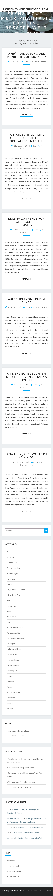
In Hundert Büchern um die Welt (29, 827)
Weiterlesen (27, 114)
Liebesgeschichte (14, 649)
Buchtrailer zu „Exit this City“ (19, 787)
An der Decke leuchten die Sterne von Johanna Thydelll (26, 377)
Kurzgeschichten (14, 633)
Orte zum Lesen (13, 665)
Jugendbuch (12, 611)
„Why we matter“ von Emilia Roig (21, 782)
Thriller (10, 703)
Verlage (10, 708)
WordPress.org (13, 876)
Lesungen (11, 643)
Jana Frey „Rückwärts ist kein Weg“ (26, 455)
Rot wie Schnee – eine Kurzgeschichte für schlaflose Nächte (26, 138)
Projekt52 (11, 681)
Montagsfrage (13, 660)
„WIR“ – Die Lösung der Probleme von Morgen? (26, 55)
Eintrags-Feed (13, 866)
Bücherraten (12, 562)
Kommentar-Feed (14, 871)
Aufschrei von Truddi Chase (26, 300)
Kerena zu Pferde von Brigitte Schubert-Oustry (26, 222)
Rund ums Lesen (13, 692)
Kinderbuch (11, 616)
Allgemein (11, 552)
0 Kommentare (39, 62)
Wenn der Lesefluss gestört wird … (21, 767)
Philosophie (12, 670)
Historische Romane (15, 595)
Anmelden (11, 860)
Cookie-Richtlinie (16, 735)
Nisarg (48, 890)
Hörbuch (10, 600)
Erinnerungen (12, 573)
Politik (10, 676)
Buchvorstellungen (15, 568)
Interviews (11, 606)
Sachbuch (11, 697)
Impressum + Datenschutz (18, 731)
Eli (8, 809)
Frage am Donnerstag (16, 589)
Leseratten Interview (16, 638)
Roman (10, 687)
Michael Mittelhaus (15, 818)
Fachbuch (11, 579)
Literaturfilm (12, 654)
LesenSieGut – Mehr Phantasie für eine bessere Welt (25, 10)
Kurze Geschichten (15, 627)
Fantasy (10, 584)
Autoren (10, 557)
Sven (26, 62)
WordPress (32, 890)
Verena (10, 838)
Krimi (9, 622)
